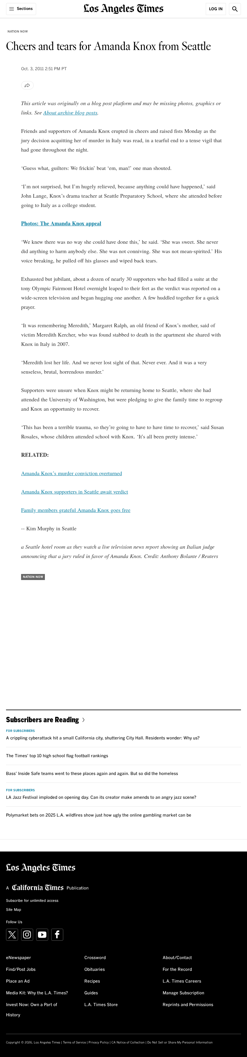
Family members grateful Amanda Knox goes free (75, 509)
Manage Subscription (183, 993)
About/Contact (177, 958)
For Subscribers (20, 730)
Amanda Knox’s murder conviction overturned (71, 473)
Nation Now (18, 31)
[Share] (27, 85)
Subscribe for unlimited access (32, 901)
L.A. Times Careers (182, 981)
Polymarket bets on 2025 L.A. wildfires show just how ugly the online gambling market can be (98, 815)
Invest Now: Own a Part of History (31, 1010)
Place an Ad (18, 981)
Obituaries (94, 970)
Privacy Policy (99, 1042)
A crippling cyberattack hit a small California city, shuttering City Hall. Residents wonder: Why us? (103, 738)
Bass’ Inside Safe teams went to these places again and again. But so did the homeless (92, 774)
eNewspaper (18, 958)
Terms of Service (74, 1042)
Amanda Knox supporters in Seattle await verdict (74, 491)
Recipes (92, 981)
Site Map (13, 910)
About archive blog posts (70, 112)
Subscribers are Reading (42, 719)
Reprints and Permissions (188, 1005)
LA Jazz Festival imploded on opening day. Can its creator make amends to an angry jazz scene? (101, 797)
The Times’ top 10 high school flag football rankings (57, 756)
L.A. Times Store (101, 1005)
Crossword (95, 958)
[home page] (124, 8)
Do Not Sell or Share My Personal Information (180, 1042)
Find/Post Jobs (21, 970)
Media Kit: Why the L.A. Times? (37, 993)
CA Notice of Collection (128, 1042)
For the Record (177, 970)
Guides (91, 993)
